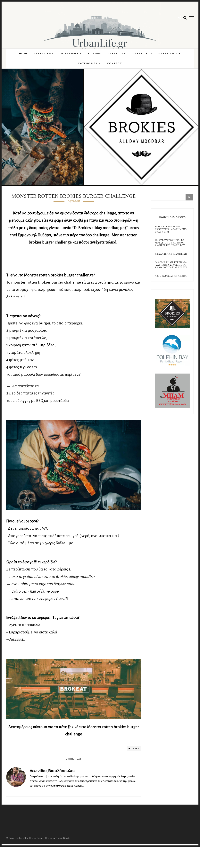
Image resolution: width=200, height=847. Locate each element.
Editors (94, 53)
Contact (114, 63)
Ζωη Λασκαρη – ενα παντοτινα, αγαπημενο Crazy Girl (171, 229)
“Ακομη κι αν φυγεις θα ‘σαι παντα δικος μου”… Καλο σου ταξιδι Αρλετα (171, 265)
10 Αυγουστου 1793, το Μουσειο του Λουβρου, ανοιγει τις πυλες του (170, 243)
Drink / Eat (74, 758)
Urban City (116, 53)
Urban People (169, 53)
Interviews (43, 53)
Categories (87, 63)
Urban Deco (142, 53)
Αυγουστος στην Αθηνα (171, 276)
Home (23, 53)
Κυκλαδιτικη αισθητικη (171, 254)
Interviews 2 (70, 53)
